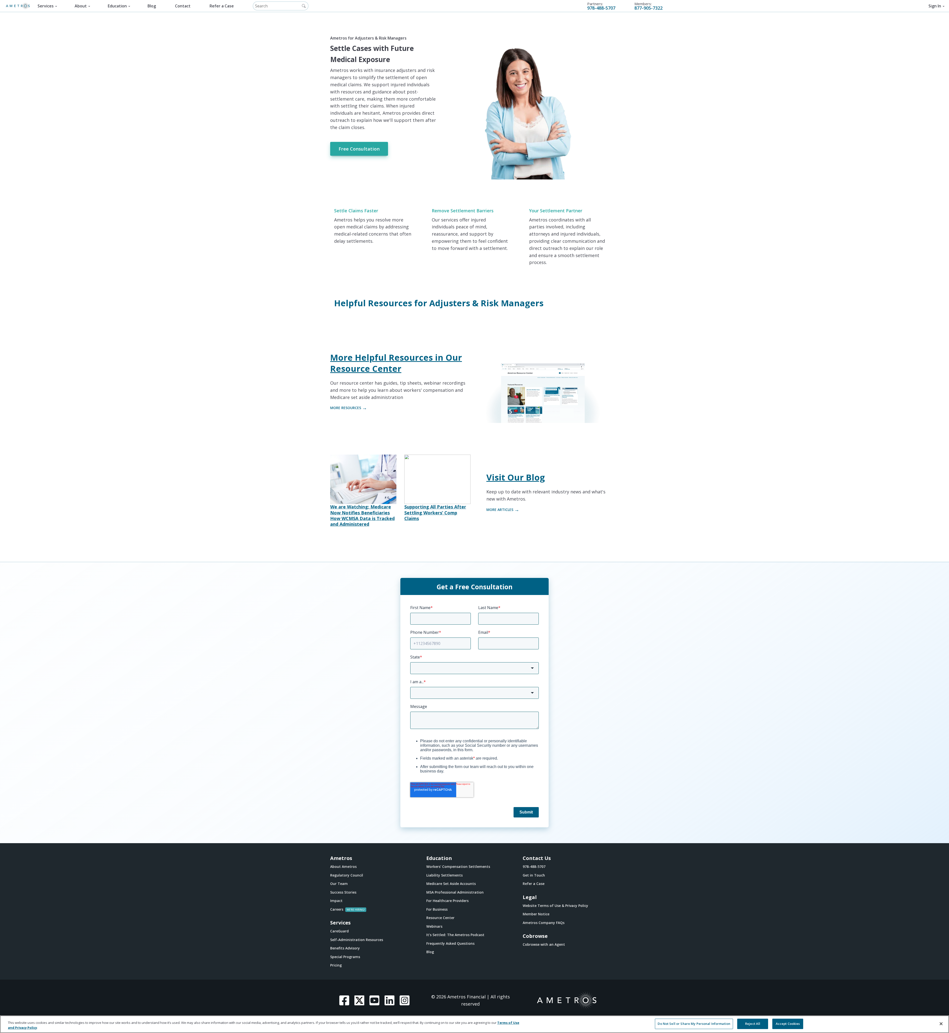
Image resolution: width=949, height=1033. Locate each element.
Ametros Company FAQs (543, 922)
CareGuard (339, 931)
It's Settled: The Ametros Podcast (455, 934)
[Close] (941, 1023)
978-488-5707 (601, 8)
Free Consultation (359, 149)
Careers (336, 909)
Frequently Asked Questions (450, 943)
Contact (183, 6)
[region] (474, 1024)
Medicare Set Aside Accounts (451, 883)
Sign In (934, 6)
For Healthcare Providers (447, 900)
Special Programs (345, 956)
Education (117, 6)
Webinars (434, 926)
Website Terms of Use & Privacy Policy (555, 905)
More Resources (345, 407)
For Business (437, 909)
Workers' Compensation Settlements (458, 866)
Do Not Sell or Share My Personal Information (694, 1023)
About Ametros (343, 866)
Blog (152, 6)
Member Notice (536, 914)
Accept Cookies (788, 1023)
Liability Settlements (444, 875)
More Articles (499, 509)
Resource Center (440, 917)
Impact (336, 900)
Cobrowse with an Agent (544, 944)
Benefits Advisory (345, 948)
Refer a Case (222, 6)
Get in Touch (534, 875)
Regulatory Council (346, 875)
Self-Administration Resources (356, 939)
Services (46, 6)
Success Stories (343, 892)
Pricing (336, 965)
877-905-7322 (648, 8)
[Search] (303, 6)
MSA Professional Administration (455, 892)
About (81, 6)
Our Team (339, 883)
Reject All (752, 1023)
